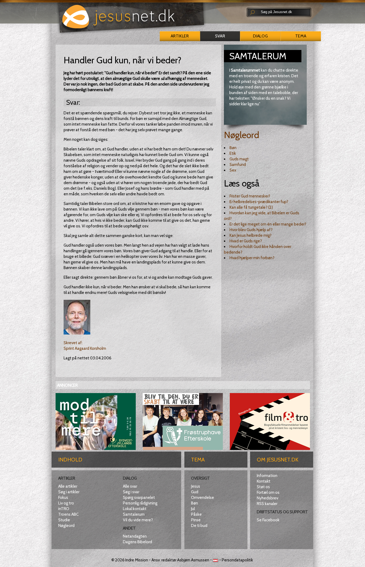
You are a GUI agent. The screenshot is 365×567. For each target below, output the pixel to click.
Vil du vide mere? (138, 520)
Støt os (263, 486)
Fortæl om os (268, 492)
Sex (233, 170)
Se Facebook (268, 520)
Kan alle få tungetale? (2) (251, 207)
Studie (64, 520)
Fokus (63, 497)
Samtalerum (134, 514)
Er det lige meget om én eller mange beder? (268, 224)
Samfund (238, 164)
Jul (193, 508)
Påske (196, 514)
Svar (220, 36)
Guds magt (239, 159)
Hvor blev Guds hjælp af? (251, 229)
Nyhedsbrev (267, 498)
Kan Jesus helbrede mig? (250, 235)
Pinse (196, 520)
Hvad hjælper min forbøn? (252, 257)
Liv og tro (66, 503)
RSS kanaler (267, 503)
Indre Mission (136, 560)
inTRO (63, 508)
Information (267, 475)
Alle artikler (67, 486)
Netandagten (135, 536)
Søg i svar (131, 492)
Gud (194, 492)
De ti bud (199, 525)
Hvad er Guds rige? (246, 241)
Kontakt (263, 481)
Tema (300, 36)
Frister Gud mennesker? (250, 196)
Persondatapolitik (237, 560)
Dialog (260, 36)
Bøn (233, 147)
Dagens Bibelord (137, 541)
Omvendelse (202, 497)
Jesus (195, 486)
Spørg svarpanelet (139, 497)
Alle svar (130, 486)
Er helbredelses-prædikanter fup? (259, 201)
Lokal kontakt (134, 508)
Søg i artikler (68, 492)
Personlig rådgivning (140, 503)
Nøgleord (241, 135)
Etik (233, 153)
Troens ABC (68, 514)
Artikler (180, 36)
